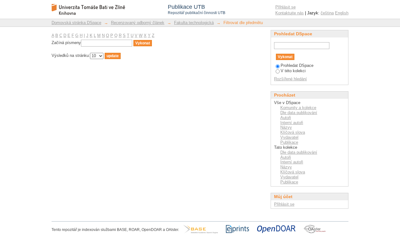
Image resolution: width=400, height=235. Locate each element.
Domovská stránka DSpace (76, 22)
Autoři (285, 117)
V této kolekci (293, 70)
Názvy (286, 127)
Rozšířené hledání (290, 79)
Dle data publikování (298, 112)
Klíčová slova (292, 132)
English (341, 13)
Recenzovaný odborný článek (137, 22)
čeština (327, 13)
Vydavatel (289, 137)
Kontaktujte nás (289, 13)
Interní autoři (291, 122)
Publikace (289, 142)
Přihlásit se (285, 7)
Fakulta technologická (194, 22)
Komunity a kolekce (298, 107)
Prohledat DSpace (297, 65)
